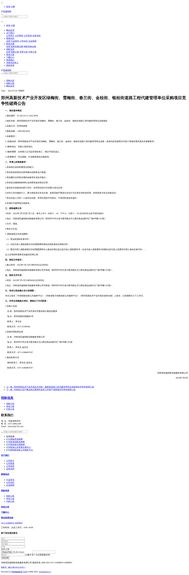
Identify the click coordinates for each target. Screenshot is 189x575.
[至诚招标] (94, 11)
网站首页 (10, 30)
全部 (8, 41)
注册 (13, 7)
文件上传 (5, 549)
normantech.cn (45, 572)
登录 (8, 7)
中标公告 (10, 409)
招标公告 (10, 83)
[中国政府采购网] (14, 439)
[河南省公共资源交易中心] (18, 447)
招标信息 (10, 80)
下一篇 (41, 390)
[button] (37, 555)
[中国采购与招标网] (15, 444)
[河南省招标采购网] (15, 442)
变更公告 (10, 406)
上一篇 (50, 387)
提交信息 (5, 558)
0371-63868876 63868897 (12, 523)
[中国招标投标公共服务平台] (19, 450)
